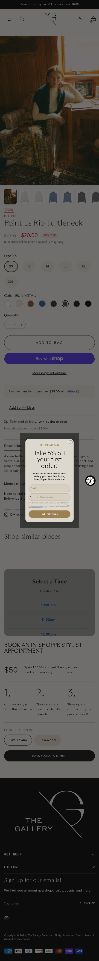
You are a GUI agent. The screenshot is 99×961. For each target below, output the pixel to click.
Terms (45, 507)
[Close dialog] (70, 442)
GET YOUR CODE (50, 514)
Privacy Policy (39, 507)
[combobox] (34, 497)
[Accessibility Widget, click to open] (90, 480)
